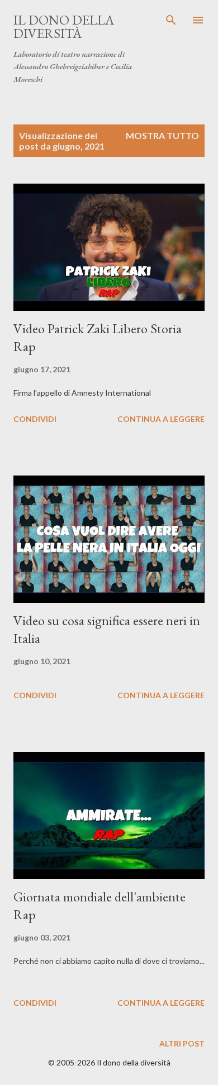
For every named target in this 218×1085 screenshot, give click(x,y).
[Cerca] (171, 20)
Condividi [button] (34, 419)
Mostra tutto (162, 135)
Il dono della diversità (63, 26)
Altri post (182, 1043)
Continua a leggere (161, 419)
